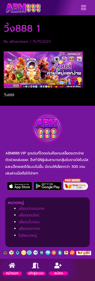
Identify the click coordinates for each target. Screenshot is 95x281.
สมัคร (58, 273)
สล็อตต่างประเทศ (31, 208)
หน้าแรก (12, 273)
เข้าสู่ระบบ (36, 273)
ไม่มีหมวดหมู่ (28, 235)
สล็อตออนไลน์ (29, 215)
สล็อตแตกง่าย (29, 228)
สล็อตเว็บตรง (29, 222)
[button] (83, 8)
